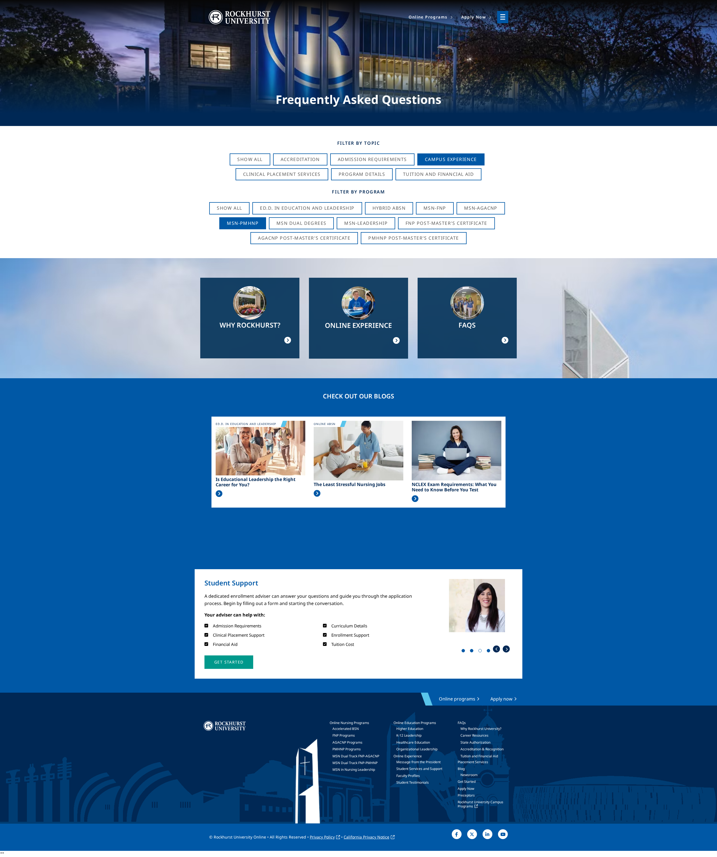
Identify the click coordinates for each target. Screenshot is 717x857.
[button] (228, 662)
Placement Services (473, 762)
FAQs (462, 722)
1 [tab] (464, 652)
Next (506, 649)
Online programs (457, 699)
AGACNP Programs (347, 742)
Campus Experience (451, 159)
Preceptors (466, 795)
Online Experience (408, 756)
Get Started (467, 781)
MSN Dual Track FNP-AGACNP (355, 756)
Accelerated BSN (345, 728)
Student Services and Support (419, 768)
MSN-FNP (434, 208)
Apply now (501, 699)
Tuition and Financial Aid (479, 756)
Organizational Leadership (416, 749)
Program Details (362, 174)
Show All (249, 159)
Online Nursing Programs (349, 722)
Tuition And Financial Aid (438, 174)
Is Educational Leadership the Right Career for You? (255, 482)
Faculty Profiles (408, 775)
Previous (496, 649)
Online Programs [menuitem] (428, 17)
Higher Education (409, 728)
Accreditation (300, 159)
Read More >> (219, 493)
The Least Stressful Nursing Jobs (349, 484)
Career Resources (474, 735)
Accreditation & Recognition (482, 749)
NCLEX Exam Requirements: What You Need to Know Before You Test (454, 487)
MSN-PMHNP (243, 223)
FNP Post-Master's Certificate (446, 223)
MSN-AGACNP (480, 208)
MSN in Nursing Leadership (353, 769)
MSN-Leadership (366, 223)
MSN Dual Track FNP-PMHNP (355, 762)
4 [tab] (489, 652)
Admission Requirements (372, 159)
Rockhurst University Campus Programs (480, 804)
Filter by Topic (358, 143)
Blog (461, 768)
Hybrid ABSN (389, 208)
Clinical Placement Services (282, 174)
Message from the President (418, 762)
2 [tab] (473, 652)
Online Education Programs (415, 722)
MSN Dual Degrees (301, 223)
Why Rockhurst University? (480, 728)
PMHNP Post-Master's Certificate (413, 238)
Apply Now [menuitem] (473, 17)
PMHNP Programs (346, 749)
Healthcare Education (413, 742)
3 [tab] (481, 652)
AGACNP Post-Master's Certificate (304, 238)
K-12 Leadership (409, 735)
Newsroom (469, 774)
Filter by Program (358, 192)
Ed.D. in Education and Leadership (307, 208)
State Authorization (475, 742)
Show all (229, 208)
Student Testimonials (412, 782)
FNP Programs (343, 735)
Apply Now (466, 788)
